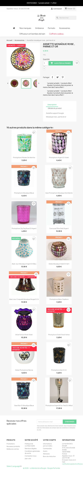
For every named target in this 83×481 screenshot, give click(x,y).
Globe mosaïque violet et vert (59, 264)
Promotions (11, 444)
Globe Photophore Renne (24, 370)
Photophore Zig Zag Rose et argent (24, 228)
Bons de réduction (49, 456)
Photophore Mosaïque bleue (24, 193)
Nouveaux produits (13, 446)
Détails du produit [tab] (55, 108)
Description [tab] (52, 105)
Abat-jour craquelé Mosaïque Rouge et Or (24, 299)
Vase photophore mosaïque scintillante (59, 193)
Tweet (57, 77)
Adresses (46, 454)
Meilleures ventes (13, 449)
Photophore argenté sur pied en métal (59, 405)
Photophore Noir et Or (59, 370)
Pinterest (63, 77)
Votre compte (49, 440)
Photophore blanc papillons (59, 299)
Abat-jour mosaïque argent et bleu (24, 264)
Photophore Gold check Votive (59, 335)
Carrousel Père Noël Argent (59, 228)
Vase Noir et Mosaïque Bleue (24, 405)
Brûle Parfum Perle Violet (24, 335)
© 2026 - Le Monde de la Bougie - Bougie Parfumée (41, 468)
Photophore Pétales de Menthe (24, 157)
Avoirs (45, 451)
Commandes (47, 448)
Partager (52, 77)
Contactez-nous (30, 456)
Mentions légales (31, 448)
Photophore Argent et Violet (59, 157)
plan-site (28, 458)
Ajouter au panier (61, 63)
